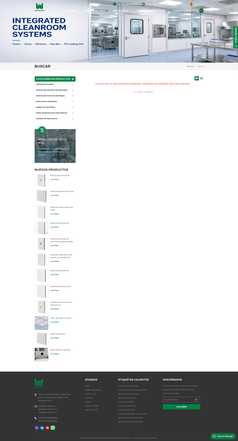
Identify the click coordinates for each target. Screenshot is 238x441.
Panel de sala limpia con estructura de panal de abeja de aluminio (61, 240)
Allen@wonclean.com (47, 409)
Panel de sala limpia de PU (60, 286)
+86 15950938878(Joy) (47, 421)
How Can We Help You (52, 141)
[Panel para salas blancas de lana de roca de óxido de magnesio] (42, 260)
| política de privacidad (148, 438)
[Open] (235, 37)
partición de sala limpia (127, 398)
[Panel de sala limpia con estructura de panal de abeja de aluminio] (42, 244)
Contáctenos (182, 10)
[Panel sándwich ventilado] (42, 355)
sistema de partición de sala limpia (51, 90)
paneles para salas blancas (128, 394)
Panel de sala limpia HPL (59, 223)
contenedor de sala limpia (128, 386)
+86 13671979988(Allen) (48, 418)
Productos (120, 10)
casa (87, 386)
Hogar (71, 10)
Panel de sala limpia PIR (59, 271)
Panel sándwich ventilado (60, 350)
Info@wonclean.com (47, 406)
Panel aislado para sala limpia (62, 191)
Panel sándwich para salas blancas (51, 113)
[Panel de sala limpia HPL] (42, 228)
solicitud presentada (150, 10)
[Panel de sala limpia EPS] (42, 180)
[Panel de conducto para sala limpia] (42, 212)
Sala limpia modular (45, 84)
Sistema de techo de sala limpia (50, 96)
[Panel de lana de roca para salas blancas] (42, 307)
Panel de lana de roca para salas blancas (61, 303)
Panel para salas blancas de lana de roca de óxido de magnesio (61, 256)
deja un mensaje (225, 436)
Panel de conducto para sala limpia (61, 208)
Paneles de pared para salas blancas (132, 414)
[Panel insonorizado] (42, 339)
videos (88, 402)
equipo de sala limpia (45, 107)
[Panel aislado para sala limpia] (42, 196)
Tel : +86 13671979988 (127, 4)
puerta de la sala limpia (46, 101)
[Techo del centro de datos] (42, 323)
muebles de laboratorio (46, 118)
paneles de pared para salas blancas (132, 390)
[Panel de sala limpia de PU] (42, 291)
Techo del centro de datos (60, 318)
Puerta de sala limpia (126, 410)
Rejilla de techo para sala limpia (130, 422)
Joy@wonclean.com (47, 412)
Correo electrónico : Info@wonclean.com (165, 4)
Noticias (89, 398)
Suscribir (181, 407)
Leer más (54, 179)
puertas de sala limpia (126, 406)
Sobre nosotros (94, 10)
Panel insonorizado (57, 334)
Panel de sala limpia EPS (59, 175)
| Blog (135, 438)
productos (90, 394)
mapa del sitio (91, 410)
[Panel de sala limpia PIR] (42, 276)
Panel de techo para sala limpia (130, 418)
